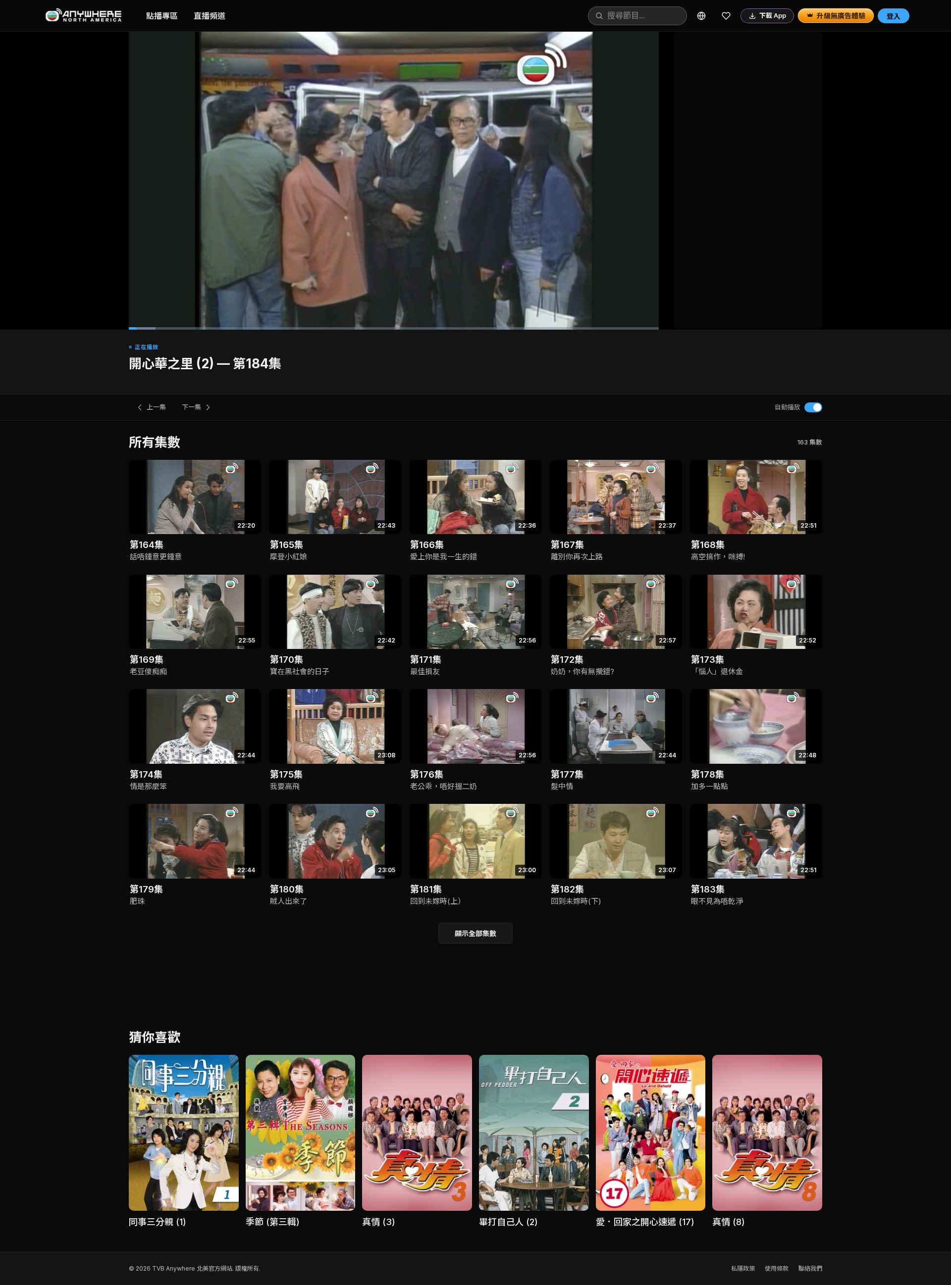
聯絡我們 (810, 1268)
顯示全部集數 (475, 933)
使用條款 (777, 1268)
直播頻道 (209, 16)
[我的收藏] (726, 15)
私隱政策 (743, 1268)
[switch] (813, 407)
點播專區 (162, 16)
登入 (893, 16)
